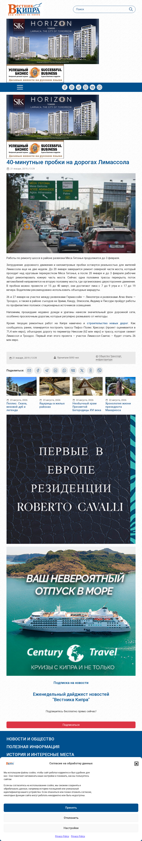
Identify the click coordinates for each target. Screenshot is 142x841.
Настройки (71, 828)
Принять (71, 807)
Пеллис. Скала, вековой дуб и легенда (16, 407)
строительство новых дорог (107, 323)
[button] (136, 763)
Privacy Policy (62, 836)
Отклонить (71, 818)
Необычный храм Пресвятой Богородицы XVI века (86, 407)
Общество (104, 356)
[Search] (130, 9)
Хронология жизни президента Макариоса (118, 407)
